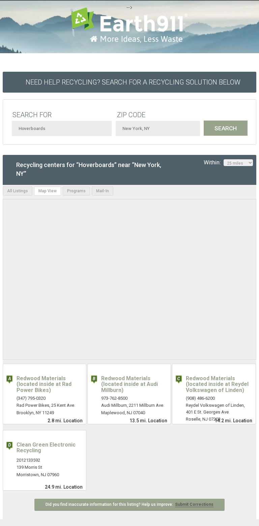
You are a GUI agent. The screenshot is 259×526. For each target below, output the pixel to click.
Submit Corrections (194, 504)
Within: (214, 162)
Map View (47, 191)
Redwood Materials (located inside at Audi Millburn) (129, 384)
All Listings (17, 191)
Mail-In (102, 191)
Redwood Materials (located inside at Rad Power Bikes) (44, 384)
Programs (76, 191)
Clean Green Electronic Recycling (46, 447)
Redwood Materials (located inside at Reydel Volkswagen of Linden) (217, 384)
